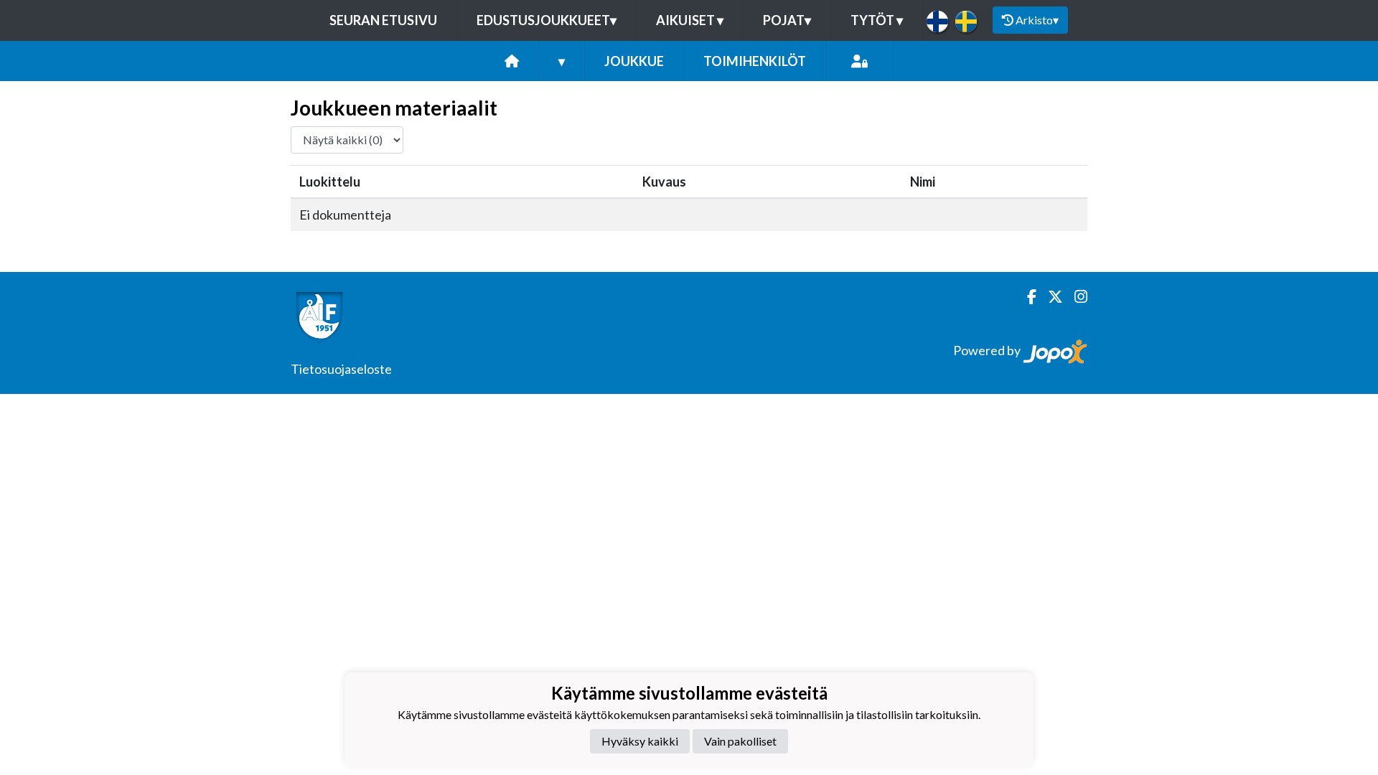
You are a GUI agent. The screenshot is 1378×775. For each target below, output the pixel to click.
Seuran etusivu (383, 20)
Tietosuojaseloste (341, 369)
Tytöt (876, 20)
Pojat (787, 20)
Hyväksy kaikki (639, 741)
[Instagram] (1075, 296)
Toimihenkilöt (754, 61)
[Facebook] (1026, 296)
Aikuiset (689, 20)
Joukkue (634, 61)
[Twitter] (1049, 296)
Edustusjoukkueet (547, 20)
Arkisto (1037, 20)
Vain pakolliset (740, 741)
